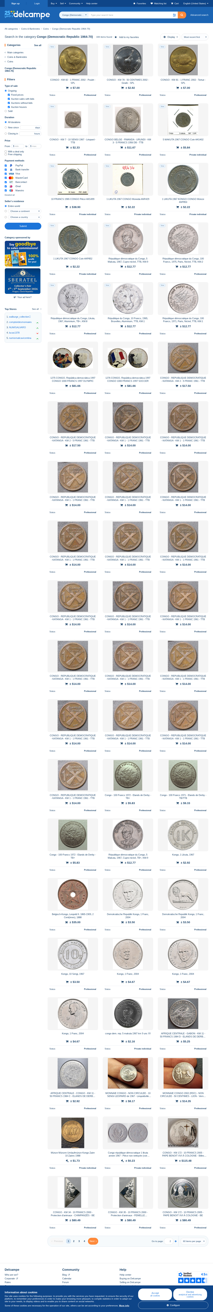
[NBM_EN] (23, 254)
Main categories (15, 52)
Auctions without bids (22, 103)
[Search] (181, 15)
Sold (10, 111)
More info (124, 1305)
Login (37, 3)
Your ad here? (24, 297)
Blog (64, 1274)
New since (13, 127)
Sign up (15, 3)
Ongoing (12, 90)
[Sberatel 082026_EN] (23, 281)
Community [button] (74, 3)
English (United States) (194, 3)
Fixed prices (17, 94)
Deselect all (10, 195)
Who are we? (11, 1274)
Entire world (14, 206)
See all (37, 45)
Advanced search (199, 15)
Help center (125, 1274)
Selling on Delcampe (130, 1282)
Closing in (13, 133)
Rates (8, 1282)
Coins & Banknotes (17, 57)
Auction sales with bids (22, 99)
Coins (10, 61)
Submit (23, 226)
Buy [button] (53, 3)
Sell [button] (62, 3)
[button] (174, 15)
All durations (14, 122)
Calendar (66, 1278)
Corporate (10, 1278)
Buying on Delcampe (130, 1278)
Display (171, 37)
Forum (65, 1282)
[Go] (176, 1241)
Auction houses (19, 107)
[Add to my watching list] (93, 47)
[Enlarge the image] (73, 60)
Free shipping (15, 154)
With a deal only (16, 151)
